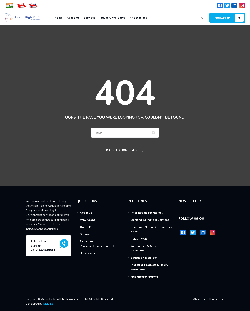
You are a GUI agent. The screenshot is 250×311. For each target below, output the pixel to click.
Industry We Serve (112, 18)
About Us (73, 18)
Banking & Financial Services (150, 219)
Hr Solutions (138, 18)
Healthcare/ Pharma (144, 276)
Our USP (85, 227)
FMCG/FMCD (139, 238)
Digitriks (48, 303)
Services (89, 18)
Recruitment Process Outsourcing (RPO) (98, 244)
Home (59, 18)
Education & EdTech (144, 257)
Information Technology (147, 212)
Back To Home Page (122, 150)
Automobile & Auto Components (143, 248)
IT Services (87, 253)
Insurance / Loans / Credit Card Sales (151, 229)
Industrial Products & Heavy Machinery (149, 267)
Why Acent (87, 219)
